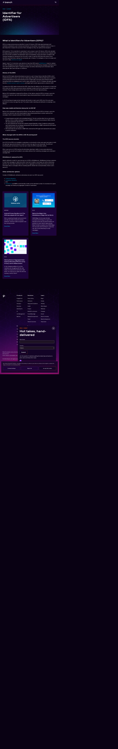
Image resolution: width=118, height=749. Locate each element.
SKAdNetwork (42, 63)
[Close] (53, 328)
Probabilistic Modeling (11, 180)
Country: (22, 345)
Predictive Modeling (10, 178)
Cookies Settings (11, 368)
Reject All (29, 368)
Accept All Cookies (47, 368)
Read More (7, 226)
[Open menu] (55, 2)
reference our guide (17, 59)
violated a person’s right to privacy (15, 83)
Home (4, 8)
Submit (23, 352)
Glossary (9, 8)
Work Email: (23, 339)
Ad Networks (8, 183)
